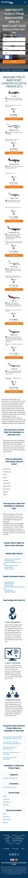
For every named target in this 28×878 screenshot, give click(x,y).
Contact (17, 843)
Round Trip (7, 35)
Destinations (9, 837)
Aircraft (7, 840)
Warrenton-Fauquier (9, 569)
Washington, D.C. (7, 802)
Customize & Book (14, 119)
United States (6, 799)
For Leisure (6, 838)
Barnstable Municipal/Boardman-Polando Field (14, 587)
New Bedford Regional (10, 592)
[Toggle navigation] (25, 2)
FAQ (14, 842)
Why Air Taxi (15, 835)
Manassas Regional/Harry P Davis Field (12, 563)
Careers (11, 843)
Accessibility (6, 848)
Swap (21, 35)
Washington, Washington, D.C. (10, 778)
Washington (6, 805)
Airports (23, 835)
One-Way (14, 35)
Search (14, 61)
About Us (8, 842)
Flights (4, 796)
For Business (18, 837)
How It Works (15, 634)
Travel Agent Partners (17, 840)
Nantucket (5, 822)
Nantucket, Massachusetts (9, 787)
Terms (23, 848)
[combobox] (3, 39)
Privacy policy (15, 848)
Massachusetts (7, 819)
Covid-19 (20, 842)
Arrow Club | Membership (18, 838)
